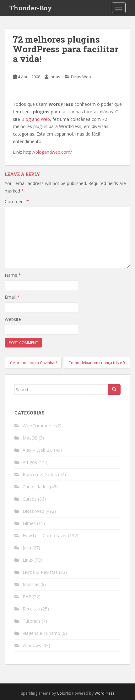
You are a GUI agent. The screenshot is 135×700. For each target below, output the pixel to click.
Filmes (29, 523)
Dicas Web (81, 77)
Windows (32, 645)
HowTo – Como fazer (45, 535)
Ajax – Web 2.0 (38, 450)
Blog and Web (35, 119)
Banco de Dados (40, 474)
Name (13, 275)
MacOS (30, 438)
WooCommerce (39, 426)
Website (13, 319)
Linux (28, 560)
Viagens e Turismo (41, 633)
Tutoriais (31, 621)
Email (12, 297)
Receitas (31, 609)
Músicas (31, 584)
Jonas (55, 77)
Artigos (30, 462)
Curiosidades (36, 487)
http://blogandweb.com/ (47, 152)
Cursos (30, 499)
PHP (27, 597)
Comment (17, 201)
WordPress (104, 693)
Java (27, 548)
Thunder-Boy (30, 8)
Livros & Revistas (40, 572)
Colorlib (64, 693)
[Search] (114, 389)
